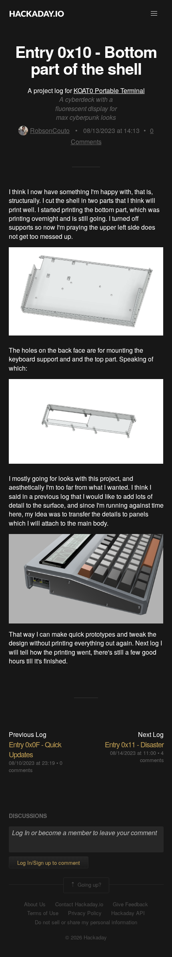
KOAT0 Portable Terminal (109, 90)
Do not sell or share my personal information (86, 922)
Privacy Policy (85, 913)
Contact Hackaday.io (79, 904)
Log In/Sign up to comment (48, 862)
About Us (35, 904)
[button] (154, 13)
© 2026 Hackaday (86, 937)
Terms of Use (42, 913)
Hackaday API (128, 913)
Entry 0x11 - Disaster (134, 744)
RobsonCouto (50, 130)
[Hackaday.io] (36, 13)
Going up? (88, 884)
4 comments (152, 756)
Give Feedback (130, 904)
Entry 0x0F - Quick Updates (35, 749)
